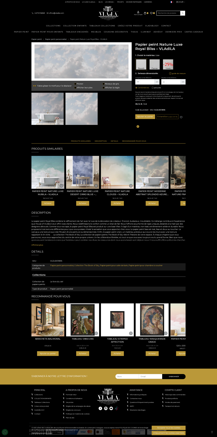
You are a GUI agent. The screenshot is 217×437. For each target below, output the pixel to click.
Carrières (148, 2)
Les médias (109, 2)
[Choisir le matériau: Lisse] (141, 64)
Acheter (48, 203)
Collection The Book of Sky (86, 265)
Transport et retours (172, 406)
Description (101, 141)
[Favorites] (152, 13)
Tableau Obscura (83, 339)
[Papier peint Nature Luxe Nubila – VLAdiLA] (47, 172)
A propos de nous (72, 2)
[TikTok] (116, 408)
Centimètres (143, 88)
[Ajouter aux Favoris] (181, 117)
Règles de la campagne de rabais (78, 406)
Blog (101, 2)
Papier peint (21, 32)
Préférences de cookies (42, 433)
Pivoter (80, 84)
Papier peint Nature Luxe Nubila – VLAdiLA (48, 193)
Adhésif (158, 32)
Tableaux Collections (102, 26)
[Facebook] (100, 408)
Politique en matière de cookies (78, 414)
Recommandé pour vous (134, 141)
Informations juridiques (138, 395)
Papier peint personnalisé (56, 39)
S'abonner (174, 377)
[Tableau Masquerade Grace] (152, 319)
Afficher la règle (112, 88)
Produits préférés (171, 398)
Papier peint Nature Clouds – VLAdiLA (117, 193)
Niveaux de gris (112, 84)
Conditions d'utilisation (74, 398)
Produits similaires (81, 141)
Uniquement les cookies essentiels (168, 433)
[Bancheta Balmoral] (47, 319)
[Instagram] (106, 408)
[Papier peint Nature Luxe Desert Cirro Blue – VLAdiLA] (82, 172)
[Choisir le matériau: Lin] (168, 64)
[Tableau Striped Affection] (117, 319)
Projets (120, 2)
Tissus (134, 32)
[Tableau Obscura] (82, 319)
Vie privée (69, 402)
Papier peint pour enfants (47, 32)
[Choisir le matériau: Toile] (154, 64)
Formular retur (71, 395)
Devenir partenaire (134, 2)
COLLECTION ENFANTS (75, 26)
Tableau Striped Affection (117, 340)
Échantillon (167, 117)
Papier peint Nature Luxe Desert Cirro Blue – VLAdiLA (82, 193)
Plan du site (70, 418)
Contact (166, 26)
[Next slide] (183, 181)
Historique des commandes (175, 395)
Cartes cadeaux (194, 32)
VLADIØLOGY (152, 26)
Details (114, 141)
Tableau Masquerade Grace (152, 340)
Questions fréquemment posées (142, 402)
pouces (157, 88)
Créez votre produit (130, 26)
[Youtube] (111, 408)
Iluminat (146, 32)
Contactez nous (136, 398)
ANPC (132, 406)
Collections (53, 26)
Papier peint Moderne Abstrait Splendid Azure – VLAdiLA (152, 193)
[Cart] (146, 13)
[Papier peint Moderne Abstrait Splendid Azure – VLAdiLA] (152, 172)
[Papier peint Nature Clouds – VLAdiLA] (117, 172)
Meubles (96, 32)
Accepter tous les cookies (168, 428)
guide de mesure (178, 73)
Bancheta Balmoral (48, 339)
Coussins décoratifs (116, 32)
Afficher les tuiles (84, 88)
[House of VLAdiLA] (108, 13)
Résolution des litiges (137, 410)
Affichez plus (37, 245)
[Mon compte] (138, 13)
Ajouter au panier (145, 117)
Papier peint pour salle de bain (114, 265)
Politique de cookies (128, 428)
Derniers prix (173, 32)
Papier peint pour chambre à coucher (146, 265)
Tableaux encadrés (77, 32)
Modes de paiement (172, 402)
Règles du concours (73, 410)
